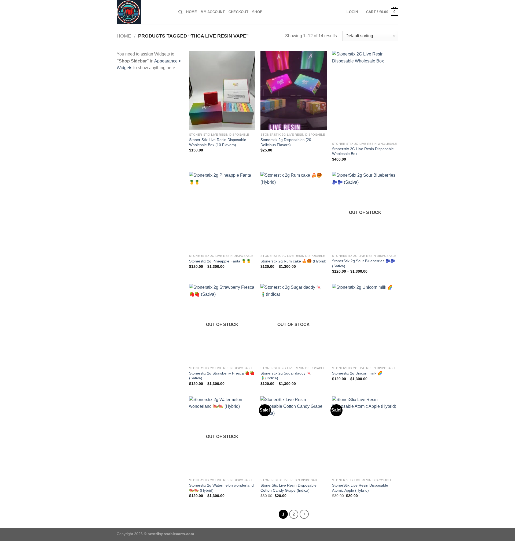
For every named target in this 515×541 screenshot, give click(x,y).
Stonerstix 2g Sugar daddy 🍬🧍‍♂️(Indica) (285, 375)
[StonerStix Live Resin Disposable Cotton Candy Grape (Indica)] (293, 436)
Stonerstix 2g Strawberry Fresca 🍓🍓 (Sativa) (222, 375)
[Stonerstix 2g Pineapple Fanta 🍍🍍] (222, 211)
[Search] (180, 12)
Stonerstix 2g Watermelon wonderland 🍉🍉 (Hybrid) (221, 487)
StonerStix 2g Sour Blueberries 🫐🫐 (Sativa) (363, 263)
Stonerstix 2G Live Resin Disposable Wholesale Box (363, 151)
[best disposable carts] (143, 12)
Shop (257, 12)
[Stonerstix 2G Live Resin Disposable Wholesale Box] (365, 95)
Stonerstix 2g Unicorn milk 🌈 (357, 373)
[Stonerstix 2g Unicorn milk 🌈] (365, 323)
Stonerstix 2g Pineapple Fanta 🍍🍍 (220, 261)
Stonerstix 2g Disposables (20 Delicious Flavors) (285, 142)
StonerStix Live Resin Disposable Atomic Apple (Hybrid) (360, 487)
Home (191, 12)
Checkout (238, 12)
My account (213, 12)
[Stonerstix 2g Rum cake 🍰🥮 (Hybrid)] (293, 211)
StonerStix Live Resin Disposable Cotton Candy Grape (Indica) (288, 487)
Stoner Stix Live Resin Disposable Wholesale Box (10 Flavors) (217, 142)
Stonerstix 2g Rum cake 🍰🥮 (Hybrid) (293, 261)
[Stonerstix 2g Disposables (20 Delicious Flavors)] (293, 90)
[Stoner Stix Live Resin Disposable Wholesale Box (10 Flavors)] (222, 90)
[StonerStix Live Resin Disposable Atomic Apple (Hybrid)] (365, 436)
